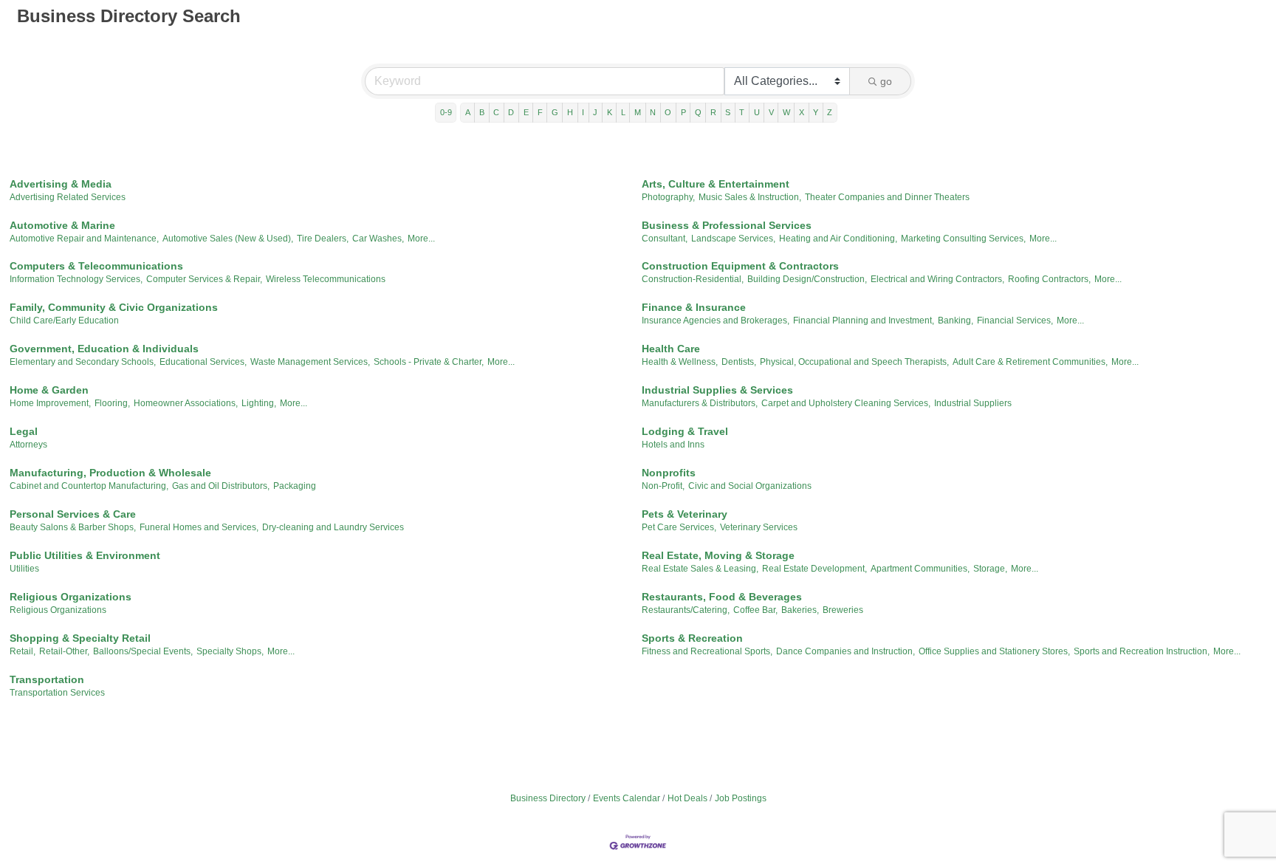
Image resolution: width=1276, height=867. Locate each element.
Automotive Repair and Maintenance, (84, 238)
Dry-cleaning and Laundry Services (333, 527)
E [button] (526, 112)
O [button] (668, 112)
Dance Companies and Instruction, (845, 651)
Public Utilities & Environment (85, 555)
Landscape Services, (733, 238)
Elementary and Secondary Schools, (83, 362)
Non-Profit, (663, 486)
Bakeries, (800, 610)
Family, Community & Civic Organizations (114, 307)
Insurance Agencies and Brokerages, (715, 320)
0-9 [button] (446, 112)
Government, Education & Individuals (104, 348)
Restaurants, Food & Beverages (722, 597)
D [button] (511, 112)
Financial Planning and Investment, (863, 320)
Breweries (843, 610)
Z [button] (829, 112)
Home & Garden (49, 390)
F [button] (540, 112)
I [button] (583, 112)
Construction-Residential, (693, 279)
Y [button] (815, 112)
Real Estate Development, (814, 568)
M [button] (637, 112)
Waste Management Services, (310, 362)
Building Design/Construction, (807, 279)
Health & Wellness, (680, 362)
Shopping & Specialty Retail (80, 638)
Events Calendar (626, 798)
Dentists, (738, 362)
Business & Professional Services (727, 225)
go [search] (886, 81)
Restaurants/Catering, (686, 610)
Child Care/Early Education (64, 320)
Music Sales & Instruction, (750, 197)
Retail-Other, (64, 651)
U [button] (757, 112)
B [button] (481, 112)
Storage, (990, 568)
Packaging (294, 486)
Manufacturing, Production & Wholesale (110, 473)
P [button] (683, 112)
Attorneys (28, 444)
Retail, (22, 651)
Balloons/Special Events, (143, 651)
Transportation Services (57, 693)
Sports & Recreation (692, 638)
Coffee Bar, (755, 610)
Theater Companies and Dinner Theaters (887, 197)
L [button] (623, 112)
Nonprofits (669, 473)
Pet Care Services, (679, 527)
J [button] (595, 112)
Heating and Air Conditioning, (838, 238)
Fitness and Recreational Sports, (707, 651)
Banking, (955, 320)
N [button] (653, 112)
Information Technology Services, (76, 279)
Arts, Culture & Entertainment (715, 184)
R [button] (713, 112)
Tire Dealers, (323, 238)
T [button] (741, 112)
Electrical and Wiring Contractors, (937, 279)
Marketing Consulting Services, (963, 238)
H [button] (570, 112)
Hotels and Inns (673, 444)
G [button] (555, 112)
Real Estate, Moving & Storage (718, 555)
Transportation (47, 679)
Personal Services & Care (73, 514)
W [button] (786, 112)
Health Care (671, 348)
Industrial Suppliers (973, 403)
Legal (24, 431)
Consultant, (664, 238)
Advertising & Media (61, 184)
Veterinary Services (759, 527)
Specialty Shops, (230, 651)
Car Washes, (378, 238)
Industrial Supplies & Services (717, 390)
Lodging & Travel (685, 431)
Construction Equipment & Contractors (740, 266)
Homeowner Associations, (186, 403)
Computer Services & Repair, (204, 279)
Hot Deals (687, 798)
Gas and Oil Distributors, (221, 486)
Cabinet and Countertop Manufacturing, (89, 486)
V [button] (771, 112)
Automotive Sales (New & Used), (227, 238)
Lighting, (258, 403)
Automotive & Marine (62, 225)
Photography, (668, 197)
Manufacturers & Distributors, (700, 403)
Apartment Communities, (920, 568)
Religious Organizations (70, 597)
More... (421, 238)
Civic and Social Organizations (750, 486)
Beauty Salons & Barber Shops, (73, 527)
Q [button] (698, 112)
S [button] (727, 112)
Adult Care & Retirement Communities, (1030, 362)
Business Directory (548, 798)
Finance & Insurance (694, 307)
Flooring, (112, 403)
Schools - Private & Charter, (429, 362)
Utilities (24, 568)
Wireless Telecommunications (325, 279)
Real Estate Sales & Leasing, (700, 568)
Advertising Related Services (68, 197)
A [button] (467, 112)
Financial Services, (1015, 320)
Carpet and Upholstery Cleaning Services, (845, 403)
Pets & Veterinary (684, 514)
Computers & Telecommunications (96, 266)
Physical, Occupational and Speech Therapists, (854, 362)
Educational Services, (203, 362)
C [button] (496, 112)
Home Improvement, (50, 403)
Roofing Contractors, (1049, 279)
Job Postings (740, 798)
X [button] (801, 112)
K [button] (609, 112)
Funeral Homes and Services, (199, 527)
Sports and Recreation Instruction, (1142, 651)
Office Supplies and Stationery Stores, (994, 651)
